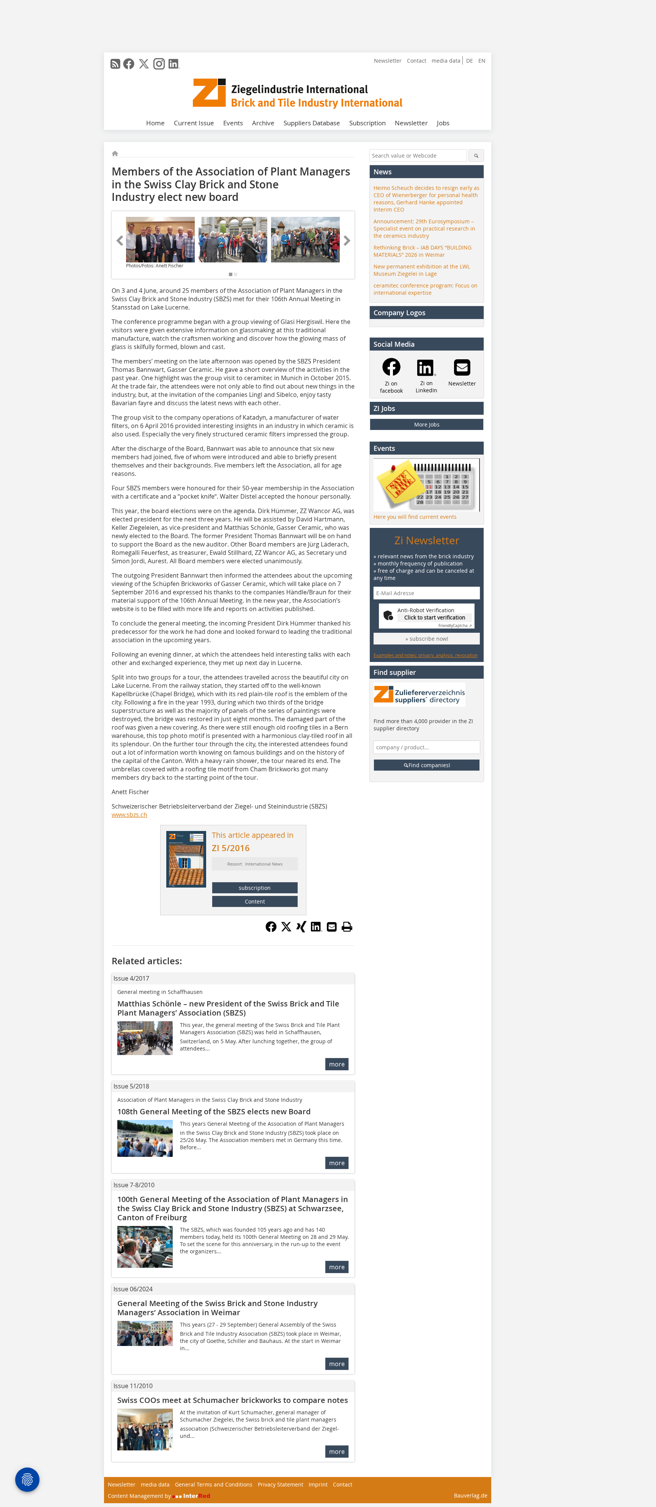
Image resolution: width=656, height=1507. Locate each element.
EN (482, 60)
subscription (255, 887)
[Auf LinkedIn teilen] (316, 930)
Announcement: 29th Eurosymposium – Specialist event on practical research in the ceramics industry (424, 228)
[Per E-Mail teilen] (331, 926)
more (337, 1064)
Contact (416, 60)
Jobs (443, 122)
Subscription (367, 122)
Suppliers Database (312, 122)
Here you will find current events (415, 516)
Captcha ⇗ (455, 625)
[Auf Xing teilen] (301, 930)
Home (155, 122)
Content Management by (140, 1495)
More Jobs (427, 424)
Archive (263, 122)
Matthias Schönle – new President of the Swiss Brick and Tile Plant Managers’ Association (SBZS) (228, 1008)
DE (469, 60)
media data (446, 60)
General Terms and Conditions (213, 1484)
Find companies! (429, 765)
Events (233, 122)
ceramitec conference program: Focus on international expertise (426, 289)
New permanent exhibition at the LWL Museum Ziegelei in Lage (422, 270)
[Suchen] (476, 155)
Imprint (318, 1484)
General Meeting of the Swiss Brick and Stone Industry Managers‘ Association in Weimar (217, 1307)
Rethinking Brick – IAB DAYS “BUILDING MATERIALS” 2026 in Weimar (423, 251)
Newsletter (388, 60)
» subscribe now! (426, 638)
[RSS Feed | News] (115, 63)
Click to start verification (434, 617)
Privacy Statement (280, 1484)
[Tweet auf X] (286, 930)
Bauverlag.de (470, 1495)
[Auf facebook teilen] (271, 930)
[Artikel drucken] (347, 926)
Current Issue (194, 122)
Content (255, 901)
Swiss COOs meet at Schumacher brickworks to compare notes (232, 1400)
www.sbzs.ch (129, 814)
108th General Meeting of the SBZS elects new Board (214, 1111)
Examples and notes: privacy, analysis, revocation (426, 655)
